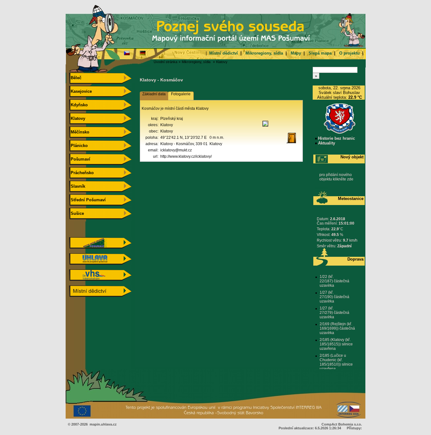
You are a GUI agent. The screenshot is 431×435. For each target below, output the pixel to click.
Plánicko (78, 145)
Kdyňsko (78, 105)
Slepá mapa (320, 53)
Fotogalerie (181, 94)
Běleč (75, 77)
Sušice (76, 213)
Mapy (296, 53)
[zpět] (293, 143)
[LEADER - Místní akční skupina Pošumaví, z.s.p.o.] (100, 247)
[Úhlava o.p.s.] (100, 263)
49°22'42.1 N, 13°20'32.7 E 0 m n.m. (192, 137)
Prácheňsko (81, 172)
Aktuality (326, 143)
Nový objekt (351, 157)
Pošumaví (79, 159)
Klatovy (221, 62)
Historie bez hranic (336, 138)
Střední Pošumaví (87, 199)
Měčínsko (79, 132)
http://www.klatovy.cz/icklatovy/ (186, 156)
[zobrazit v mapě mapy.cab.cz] (265, 126)
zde (350, 179)
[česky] (127, 53)
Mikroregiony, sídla (264, 53)
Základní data (154, 94)
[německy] (142, 53)
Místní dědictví (223, 53)
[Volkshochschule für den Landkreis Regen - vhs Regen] (100, 279)
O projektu (349, 53)
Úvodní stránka (165, 62)
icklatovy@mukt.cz (176, 150)
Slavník (77, 186)
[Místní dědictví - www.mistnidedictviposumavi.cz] (100, 295)
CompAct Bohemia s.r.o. (342, 424)
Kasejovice (80, 91)
